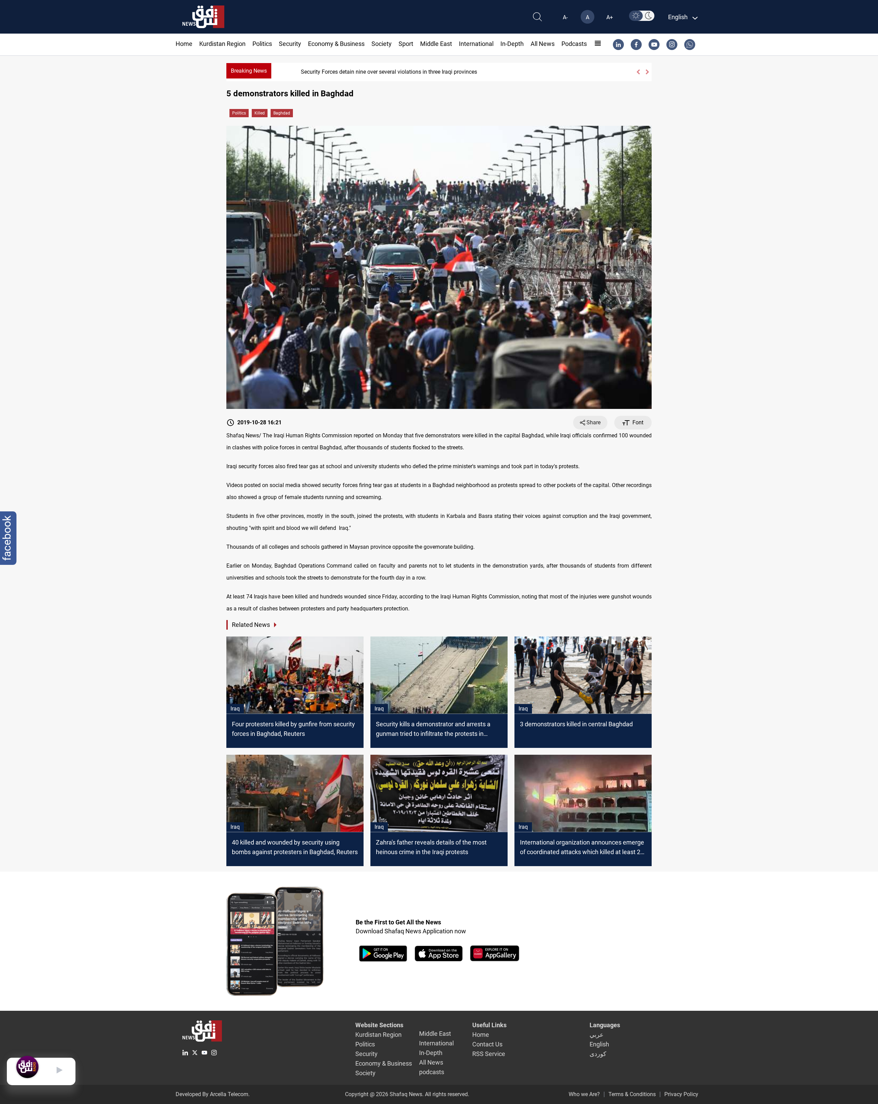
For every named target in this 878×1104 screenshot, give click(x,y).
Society (381, 43)
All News (543, 43)
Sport (406, 43)
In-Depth (512, 43)
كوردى (598, 1053)
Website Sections (379, 1025)
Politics (262, 43)
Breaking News (249, 71)
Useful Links (489, 1025)
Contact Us (487, 1044)
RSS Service (488, 1053)
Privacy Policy (681, 1094)
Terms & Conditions (632, 1094)
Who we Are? (584, 1094)
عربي (597, 1034)
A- (565, 17)
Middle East (436, 43)
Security (290, 43)
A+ (609, 17)
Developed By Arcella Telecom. (213, 1094)
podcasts (574, 43)
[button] (638, 72)
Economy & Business (336, 43)
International (476, 43)
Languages (605, 1025)
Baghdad (281, 113)
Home (184, 43)
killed (259, 113)
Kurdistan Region (222, 43)
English (599, 1044)
